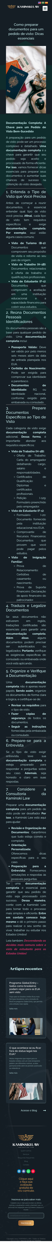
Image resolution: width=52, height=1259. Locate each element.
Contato (26, 1165)
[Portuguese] (43, 3)
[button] (45, 8)
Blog (26, 1161)
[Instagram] (33, 1171)
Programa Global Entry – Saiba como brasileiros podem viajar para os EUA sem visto (24, 987)
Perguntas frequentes (26, 1158)
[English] (39, 3)
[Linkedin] (19, 1171)
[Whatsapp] (28, 1171)
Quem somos (26, 1151)
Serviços (26, 1154)
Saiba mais (13, 1009)
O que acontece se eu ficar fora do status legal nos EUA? (25, 1050)
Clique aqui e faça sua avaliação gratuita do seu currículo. (26, 1184)
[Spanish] (46, 3)
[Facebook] (24, 1171)
